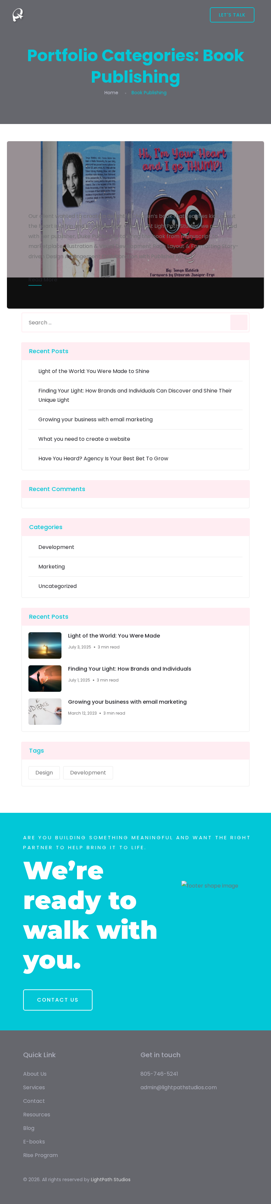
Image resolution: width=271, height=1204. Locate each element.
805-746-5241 (159, 1074)
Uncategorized (57, 586)
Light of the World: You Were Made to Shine (93, 371)
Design (44, 772)
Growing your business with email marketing (95, 419)
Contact (34, 1101)
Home (111, 92)
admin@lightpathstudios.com (178, 1087)
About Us (35, 1074)
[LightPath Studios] (18, 15)
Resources (36, 1114)
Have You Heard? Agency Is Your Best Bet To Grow (103, 458)
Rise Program (40, 1155)
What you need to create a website (84, 439)
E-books (34, 1141)
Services (34, 1087)
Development (56, 547)
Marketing (51, 566)
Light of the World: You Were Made (114, 636)
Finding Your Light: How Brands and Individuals (129, 669)
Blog (28, 1128)
